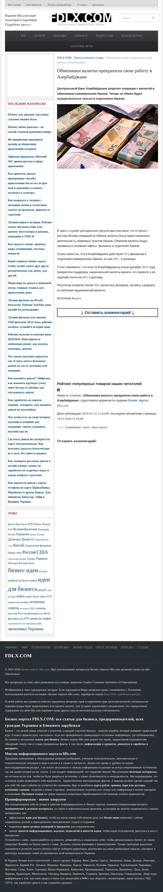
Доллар (40, 534)
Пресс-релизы (106, 647)
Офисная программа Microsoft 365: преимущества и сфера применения (27, 161)
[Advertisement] (107, 199)
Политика (61, 647)
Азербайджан (73, 427)
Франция (13, 563)
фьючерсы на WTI (18, 618)
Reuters (76, 298)
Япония (23, 563)
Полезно (127, 647)
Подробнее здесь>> (18, 24)
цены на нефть (40, 618)
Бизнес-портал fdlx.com (35, 669)
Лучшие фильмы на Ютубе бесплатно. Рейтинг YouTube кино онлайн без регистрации (29, 305)
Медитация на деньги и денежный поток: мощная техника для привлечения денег (29, 287)
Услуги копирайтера (59, 5)
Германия (22, 534)
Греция (33, 534)
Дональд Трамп (19, 539)
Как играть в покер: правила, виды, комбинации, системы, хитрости (27, 249)
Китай (18, 545)
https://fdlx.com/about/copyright (122, 694)
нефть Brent (32, 596)
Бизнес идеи (82, 647)
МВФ (18, 552)
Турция (31, 558)
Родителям (104, 36)
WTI (10, 529)
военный (43, 571)
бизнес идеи (23, 570)
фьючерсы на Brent (39, 613)
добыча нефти (28, 580)
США (42, 552)
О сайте (81, 5)
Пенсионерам (131, 36)
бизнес (31, 563)
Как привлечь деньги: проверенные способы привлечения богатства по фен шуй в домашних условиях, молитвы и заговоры (27, 182)
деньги (13, 580)
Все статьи (14, 5)
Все (23, 36)
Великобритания (25, 529)
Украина (41, 558)
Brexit (24, 524)
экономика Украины (25, 628)
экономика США (34, 623)
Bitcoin (11, 524)
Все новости (34, 5)
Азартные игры (81, 46)
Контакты (98, 5)
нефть (20, 596)
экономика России (16, 623)
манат (86, 427)
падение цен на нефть (18, 602)
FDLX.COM (18, 655)
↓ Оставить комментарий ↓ (107, 312)
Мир (25, 647)
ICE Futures (34, 524)
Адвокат (81, 36)
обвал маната (99, 427)
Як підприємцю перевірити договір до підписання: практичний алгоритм (25, 144)
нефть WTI (46, 596)
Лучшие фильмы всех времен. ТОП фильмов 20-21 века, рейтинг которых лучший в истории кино (30, 322)
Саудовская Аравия (17, 558)
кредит (42, 590)
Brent (18, 524)
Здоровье (60, 36)
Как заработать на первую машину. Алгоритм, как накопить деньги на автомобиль (29, 405)
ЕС (33, 539)
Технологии (40, 647)
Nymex (46, 524)
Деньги (39, 36)
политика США (27, 608)
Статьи (143, 647)
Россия (29, 552)
